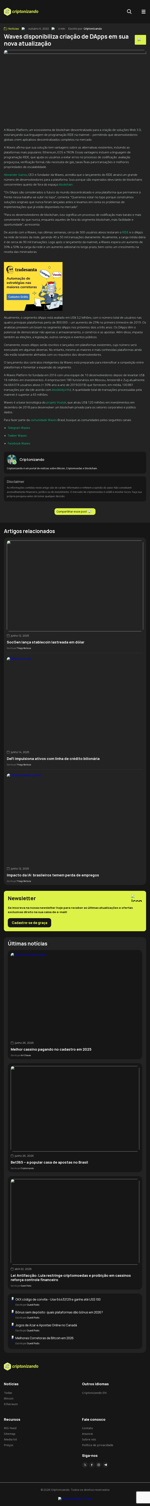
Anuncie (87, 1434)
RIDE (125, 232)
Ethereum (11, 1404)
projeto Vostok (56, 402)
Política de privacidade (97, 1445)
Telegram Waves (19, 428)
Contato (87, 1428)
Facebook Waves (19, 443)
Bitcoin (8, 1398)
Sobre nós (89, 1439)
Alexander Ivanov (15, 175)
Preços (8, 1445)
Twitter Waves (17, 435)
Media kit (10, 1439)
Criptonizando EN (94, 1393)
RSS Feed (10, 1428)
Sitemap (9, 1434)
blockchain (66, 184)
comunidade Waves (43, 420)
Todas (8, 1393)
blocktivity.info (61, 390)
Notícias (13, 28)
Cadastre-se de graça (29, 922)
